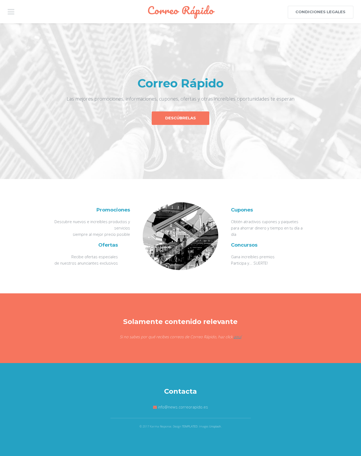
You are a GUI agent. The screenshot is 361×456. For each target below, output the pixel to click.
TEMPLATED (189, 426)
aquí (237, 336)
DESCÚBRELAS (180, 118)
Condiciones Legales (320, 12)
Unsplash (215, 426)
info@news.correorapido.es (183, 407)
